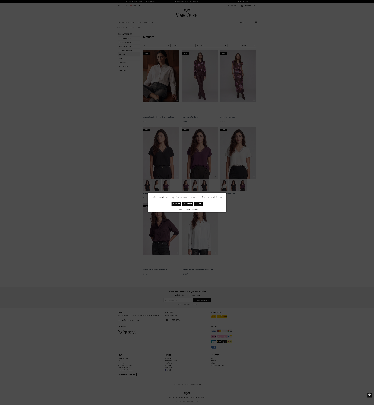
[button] (369, 395)
